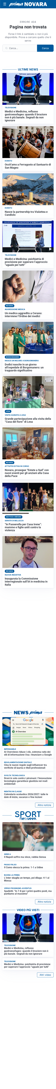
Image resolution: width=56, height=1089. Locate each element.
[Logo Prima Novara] (28, 4)
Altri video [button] (45, 974)
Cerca (45, 48)
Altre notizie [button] (44, 805)
